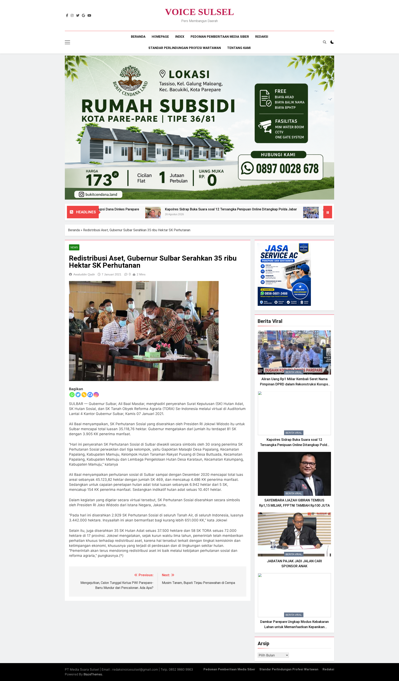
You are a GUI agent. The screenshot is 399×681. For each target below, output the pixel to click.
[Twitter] (78, 394)
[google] (83, 15)
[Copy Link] (84, 394)
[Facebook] (90, 394)
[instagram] (72, 15)
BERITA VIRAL (294, 372)
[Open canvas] (67, 42)
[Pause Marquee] (327, 212)
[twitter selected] (78, 15)
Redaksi (261, 37)
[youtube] (89, 15)
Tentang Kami (239, 48)
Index (179, 37)
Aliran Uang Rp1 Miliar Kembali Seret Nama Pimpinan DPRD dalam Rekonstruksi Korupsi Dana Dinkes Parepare (294, 384)
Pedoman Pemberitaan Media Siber (220, 37)
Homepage (160, 37)
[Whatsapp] (72, 394)
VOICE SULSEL (199, 12)
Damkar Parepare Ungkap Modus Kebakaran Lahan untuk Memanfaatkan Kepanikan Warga (294, 627)
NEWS (74, 247)
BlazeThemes (93, 674)
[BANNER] (199, 128)
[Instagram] (96, 394)
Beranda (138, 37)
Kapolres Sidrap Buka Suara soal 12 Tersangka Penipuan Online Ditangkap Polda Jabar (195, 209)
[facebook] (67, 15)
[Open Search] (324, 42)
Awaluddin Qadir (84, 274)
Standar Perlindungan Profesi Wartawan (184, 48)
